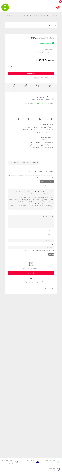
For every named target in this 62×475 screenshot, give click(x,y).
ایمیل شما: (52, 244)
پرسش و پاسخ (13, 119)
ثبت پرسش (30, 273)
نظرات (25, 119)
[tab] (48, 119)
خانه (56, 15)
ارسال (12, 66)
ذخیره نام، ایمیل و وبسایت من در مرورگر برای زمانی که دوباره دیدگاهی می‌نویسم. (35, 250)
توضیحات (47, 119)
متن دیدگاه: (51, 213)
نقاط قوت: (51, 230)
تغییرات (9, 66)
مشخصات (36, 119)
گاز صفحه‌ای (52, 15)
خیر (35, 77)
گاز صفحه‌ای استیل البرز (43, 15)
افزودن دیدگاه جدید (46, 182)
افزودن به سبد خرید (31, 73)
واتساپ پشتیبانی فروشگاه (37, 104)
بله (38, 77)
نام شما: (52, 237)
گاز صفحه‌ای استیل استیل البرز (30, 15)
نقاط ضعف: (50, 234)
